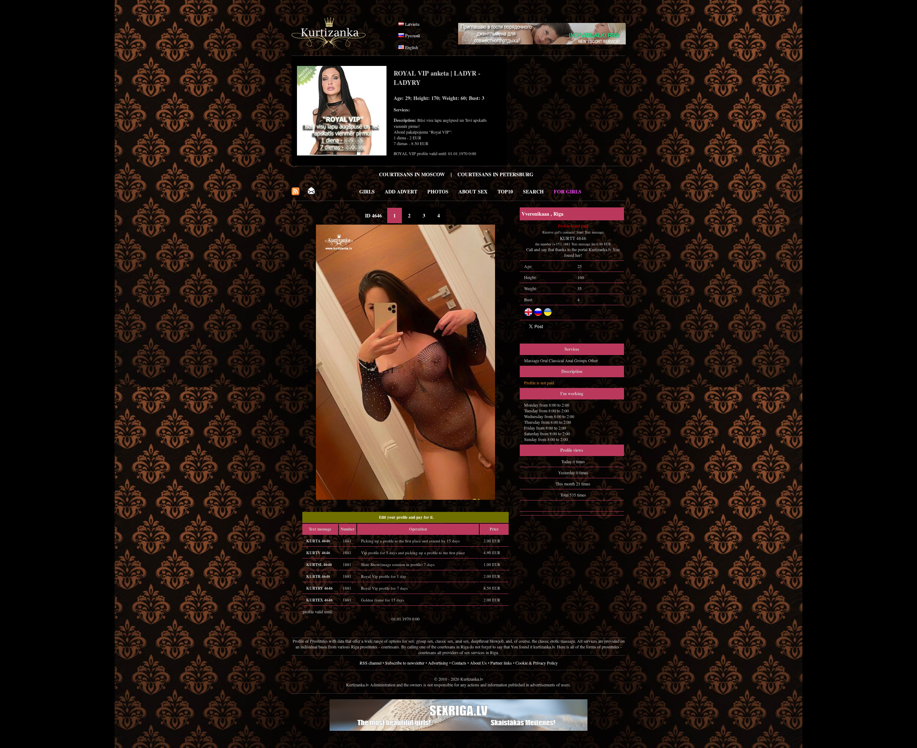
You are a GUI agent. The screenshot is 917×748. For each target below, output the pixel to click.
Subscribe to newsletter (404, 663)
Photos (437, 191)
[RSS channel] (295, 193)
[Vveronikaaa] (405, 498)
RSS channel (370, 663)
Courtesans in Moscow (412, 174)
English (411, 47)
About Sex (473, 191)
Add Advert (401, 191)
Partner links (501, 663)
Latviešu (412, 24)
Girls (367, 191)
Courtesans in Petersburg (495, 174)
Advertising (438, 663)
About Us (478, 663)
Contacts (459, 663)
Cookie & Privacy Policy (536, 663)
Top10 (505, 191)
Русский (412, 35)
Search (533, 191)
